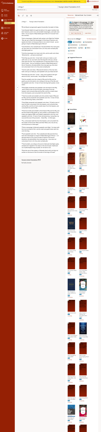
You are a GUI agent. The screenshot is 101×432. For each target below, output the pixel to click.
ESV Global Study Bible (83, 126)
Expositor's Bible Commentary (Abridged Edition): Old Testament (84, 76)
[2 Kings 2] (63, 87)
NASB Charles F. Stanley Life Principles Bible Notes (71, 167)
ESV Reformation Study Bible (72, 146)
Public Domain (27, 162)
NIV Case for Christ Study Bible (84, 189)
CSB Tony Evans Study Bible (71, 126)
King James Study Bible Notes (83, 146)
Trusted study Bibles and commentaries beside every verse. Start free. (60, 1)
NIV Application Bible (83, 166)
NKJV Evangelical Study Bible (72, 356)
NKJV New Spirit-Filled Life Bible (72, 398)
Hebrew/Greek (79, 15)
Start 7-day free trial (76, 33)
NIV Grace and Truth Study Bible (72, 231)
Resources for (74, 39)
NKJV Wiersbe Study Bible (71, 418)
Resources (71, 15)
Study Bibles (73, 109)
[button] (92, 1)
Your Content (87, 15)
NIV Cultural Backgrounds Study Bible (72, 211)
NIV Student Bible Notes (72, 271)
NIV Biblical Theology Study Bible (71, 190)
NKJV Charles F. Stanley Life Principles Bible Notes (83, 315)
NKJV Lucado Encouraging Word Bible (84, 357)
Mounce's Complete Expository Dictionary (70, 98)
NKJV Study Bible (83, 398)
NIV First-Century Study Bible (83, 210)
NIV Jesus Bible (83, 230)
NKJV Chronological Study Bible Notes (72, 336)
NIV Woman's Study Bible (82, 292)
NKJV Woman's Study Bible (83, 418)
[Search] (96, 6)
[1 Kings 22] (17, 87)
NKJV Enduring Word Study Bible (83, 336)
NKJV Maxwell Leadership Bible (83, 377)
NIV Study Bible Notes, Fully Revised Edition (71, 75)
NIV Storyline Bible (84, 250)
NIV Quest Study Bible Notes (72, 251)
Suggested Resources (76, 57)
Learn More (88, 33)
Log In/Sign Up (94, 1)
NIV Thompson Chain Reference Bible (72, 293)
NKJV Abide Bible (72, 313)
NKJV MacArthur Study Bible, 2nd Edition (72, 378)
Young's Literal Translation (29, 160)
